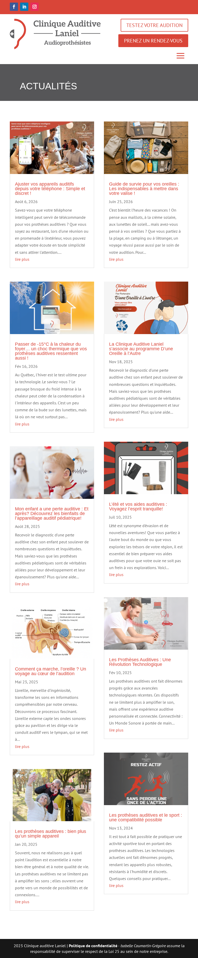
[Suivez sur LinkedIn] (24, 7)
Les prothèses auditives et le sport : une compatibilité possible (145, 817)
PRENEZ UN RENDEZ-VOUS (153, 40)
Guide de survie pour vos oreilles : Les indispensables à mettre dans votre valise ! (144, 188)
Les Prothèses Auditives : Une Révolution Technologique (140, 662)
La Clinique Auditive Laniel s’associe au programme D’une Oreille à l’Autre (141, 349)
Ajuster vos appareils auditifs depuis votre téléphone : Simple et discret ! (50, 188)
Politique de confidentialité (93, 945)
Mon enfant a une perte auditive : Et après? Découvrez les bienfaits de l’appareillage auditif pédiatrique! (51, 513)
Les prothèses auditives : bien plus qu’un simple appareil (50, 834)
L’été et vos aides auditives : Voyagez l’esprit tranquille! (138, 506)
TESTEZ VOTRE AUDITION (154, 25)
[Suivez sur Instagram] (34, 7)
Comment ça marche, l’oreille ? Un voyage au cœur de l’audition (50, 671)
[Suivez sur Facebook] (14, 7)
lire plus (22, 259)
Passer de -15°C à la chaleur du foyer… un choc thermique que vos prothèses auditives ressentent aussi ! (51, 351)
